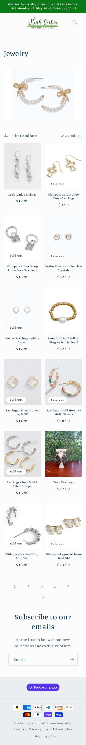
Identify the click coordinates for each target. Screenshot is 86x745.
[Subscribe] (71, 659)
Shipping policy (45, 736)
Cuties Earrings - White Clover (22, 340)
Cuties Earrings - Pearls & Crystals (63, 268)
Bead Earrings (63, 482)
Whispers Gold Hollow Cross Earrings (64, 196)
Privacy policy (38, 729)
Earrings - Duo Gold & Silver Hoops (22, 484)
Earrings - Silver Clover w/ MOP (22, 412)
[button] (10, 22)
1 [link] (15, 586)
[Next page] (43, 597)
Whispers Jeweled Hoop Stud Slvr (22, 556)
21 (69, 586)
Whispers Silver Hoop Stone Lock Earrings (22, 268)
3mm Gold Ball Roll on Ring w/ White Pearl (64, 340)
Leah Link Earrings (22, 194)
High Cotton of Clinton (40, 723)
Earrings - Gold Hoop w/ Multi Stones (63, 412)
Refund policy (62, 729)
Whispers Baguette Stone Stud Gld (64, 556)
